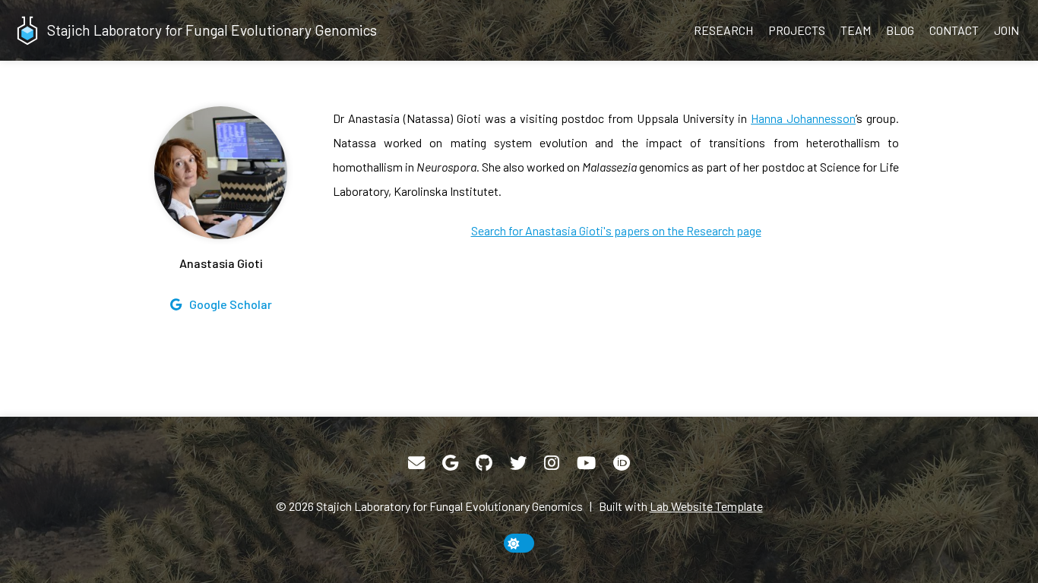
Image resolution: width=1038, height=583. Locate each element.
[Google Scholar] (450, 463)
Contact (954, 30)
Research (723, 30)
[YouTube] (586, 463)
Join (1006, 30)
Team (855, 30)
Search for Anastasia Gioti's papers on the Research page (616, 230)
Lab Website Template (706, 506)
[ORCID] (621, 463)
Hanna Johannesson (803, 118)
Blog (900, 30)
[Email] (416, 463)
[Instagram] (551, 463)
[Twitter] (518, 463)
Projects (796, 30)
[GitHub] (484, 463)
